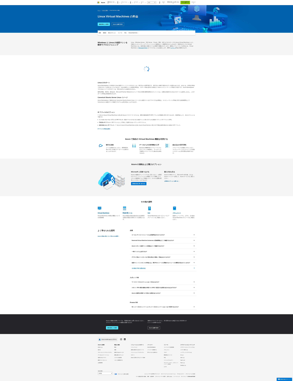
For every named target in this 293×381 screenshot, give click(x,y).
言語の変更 (100, 371)
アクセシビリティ (180, 374)
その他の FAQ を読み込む (139, 268)
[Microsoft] (98, 3)
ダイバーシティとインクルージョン (168, 374)
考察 (159, 2)
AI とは (181, 355)
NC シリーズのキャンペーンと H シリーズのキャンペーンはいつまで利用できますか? (155, 307)
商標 (148, 376)
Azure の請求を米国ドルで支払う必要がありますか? (146, 293)
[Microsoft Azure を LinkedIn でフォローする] (125, 339)
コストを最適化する (118, 360)
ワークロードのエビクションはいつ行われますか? (145, 282)
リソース (142, 2)
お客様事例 (100, 362)
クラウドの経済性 (118, 357)
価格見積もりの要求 (104, 24)
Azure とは (100, 347)
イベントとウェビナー (168, 360)
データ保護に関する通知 (141, 376)
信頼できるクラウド (102, 357)
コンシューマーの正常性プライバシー (152, 374)
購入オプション (112, 32)
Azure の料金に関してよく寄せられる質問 (108, 236)
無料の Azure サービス (119, 352)
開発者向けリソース (168, 355)
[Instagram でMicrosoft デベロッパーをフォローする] (121, 339)
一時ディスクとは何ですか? (139, 251)
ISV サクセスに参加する (152, 352)
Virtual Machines (133, 32)
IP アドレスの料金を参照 (104, 129)
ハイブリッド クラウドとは (186, 352)
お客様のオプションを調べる (171, 181)
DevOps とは (183, 365)
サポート (163, 2)
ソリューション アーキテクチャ (137, 352)
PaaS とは (182, 362)
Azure (103, 2)
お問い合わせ (169, 376)
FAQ (125, 32)
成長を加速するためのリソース (137, 349)
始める (99, 349)
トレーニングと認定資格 (169, 347)
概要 (100, 32)
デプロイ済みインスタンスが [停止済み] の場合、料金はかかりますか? (151, 257)
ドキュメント (177, 213)
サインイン (193, 2)
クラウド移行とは (184, 349)
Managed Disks (142, 48)
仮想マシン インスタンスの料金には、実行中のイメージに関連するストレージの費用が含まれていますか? (161, 263)
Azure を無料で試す (185, 2)
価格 (130, 2)
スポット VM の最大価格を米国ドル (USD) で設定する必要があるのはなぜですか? (154, 287)
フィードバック (176, 376)
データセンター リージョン (103, 355)
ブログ (165, 352)
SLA (149, 213)
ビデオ (165, 366)
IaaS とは (182, 357)
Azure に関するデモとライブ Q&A (138, 357)
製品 (117, 2)
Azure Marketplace (151, 347)
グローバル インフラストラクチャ (105, 352)
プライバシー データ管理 (160, 376)
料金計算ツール (127, 213)
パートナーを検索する (152, 349)
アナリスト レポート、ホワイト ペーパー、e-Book (171, 363)
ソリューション (124, 2)
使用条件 (152, 376)
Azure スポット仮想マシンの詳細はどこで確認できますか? (148, 246)
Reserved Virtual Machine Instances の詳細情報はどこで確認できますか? (153, 240)
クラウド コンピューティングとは (187, 347)
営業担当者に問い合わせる (138, 183)
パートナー (136, 2)
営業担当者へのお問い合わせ (173, 2)
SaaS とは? (182, 360)
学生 (165, 357)
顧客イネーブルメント (102, 360)
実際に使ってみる (111, 2)
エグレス (173, 48)
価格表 (104, 32)
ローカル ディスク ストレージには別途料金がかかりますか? (148, 235)
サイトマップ (184, 376)
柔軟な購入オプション (119, 355)
